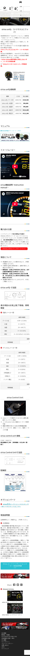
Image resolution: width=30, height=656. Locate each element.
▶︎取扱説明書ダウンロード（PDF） (11, 131)
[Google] (21, 584)
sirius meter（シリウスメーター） (12, 615)
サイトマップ (5, 648)
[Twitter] (18, 584)
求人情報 (4, 640)
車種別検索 (21, 11)
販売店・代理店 (6, 635)
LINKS (3, 647)
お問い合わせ (5, 645)
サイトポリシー (6, 642)
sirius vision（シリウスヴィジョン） (13, 602)
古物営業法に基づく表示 (8, 638)
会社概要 (4, 633)
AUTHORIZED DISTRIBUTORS (9, 636)
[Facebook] (14, 584)
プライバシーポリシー (7, 643)
